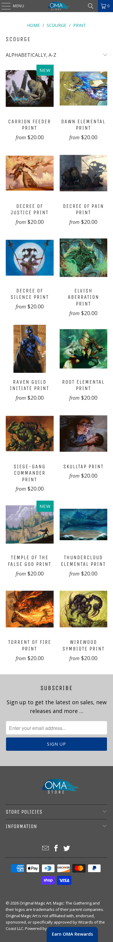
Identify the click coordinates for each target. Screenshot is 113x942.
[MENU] (3, 6)
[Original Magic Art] (56, 6)
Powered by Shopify (43, 928)
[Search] (90, 6)
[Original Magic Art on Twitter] (66, 848)
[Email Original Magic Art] (45, 848)
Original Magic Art (35, 903)
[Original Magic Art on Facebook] (56, 848)
